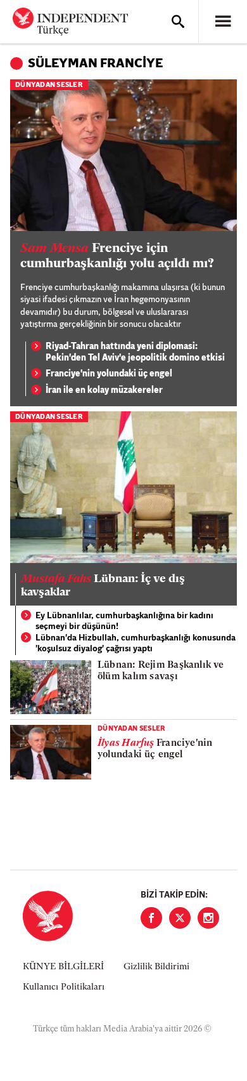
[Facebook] (151, 918)
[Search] (178, 21)
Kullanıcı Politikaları (63, 987)
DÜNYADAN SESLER (49, 85)
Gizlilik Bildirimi (156, 967)
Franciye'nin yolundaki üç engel (109, 374)
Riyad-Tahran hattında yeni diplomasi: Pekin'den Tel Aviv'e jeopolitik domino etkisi (135, 352)
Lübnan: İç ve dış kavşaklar (103, 586)
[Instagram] (208, 918)
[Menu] (223, 21)
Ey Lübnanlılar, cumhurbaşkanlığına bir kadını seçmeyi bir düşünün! (124, 621)
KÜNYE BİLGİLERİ (63, 967)
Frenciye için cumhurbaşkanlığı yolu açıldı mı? (117, 256)
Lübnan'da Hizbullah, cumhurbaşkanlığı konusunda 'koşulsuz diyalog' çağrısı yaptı (135, 643)
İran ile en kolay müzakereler (104, 390)
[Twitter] (180, 918)
